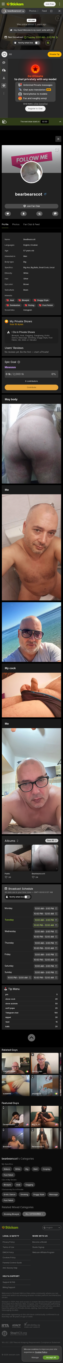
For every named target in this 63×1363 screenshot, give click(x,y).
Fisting (31, 305)
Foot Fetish (47, 305)
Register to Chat (35, 108)
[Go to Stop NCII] (19, 1333)
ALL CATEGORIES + (34, 1214)
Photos (33, 11)
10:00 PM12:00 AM (44, 914)
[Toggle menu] (3, 4)
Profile (5, 224)
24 (36, 877)
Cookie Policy (41, 1352)
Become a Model (39, 1242)
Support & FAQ (9, 1282)
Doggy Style (42, 300)
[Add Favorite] (4, 54)
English (49, 1228)
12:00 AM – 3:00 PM (41, 37)
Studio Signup (38, 1247)
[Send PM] (55, 213)
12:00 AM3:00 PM (44, 908)
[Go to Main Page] (19, 4)
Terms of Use (8, 1247)
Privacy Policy (9, 1242)
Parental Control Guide (12, 1263)
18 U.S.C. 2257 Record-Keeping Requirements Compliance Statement (31, 1342)
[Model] (58, 139)
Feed (44, 11)
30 (9, 877)
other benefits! (40, 104)
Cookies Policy (9, 1258)
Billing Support (9, 1287)
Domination (15, 305)
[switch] (27, 897)
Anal (12, 300)
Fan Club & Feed (31, 224)
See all (50, 840)
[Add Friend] (39, 213)
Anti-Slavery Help (10, 1268)
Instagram (27, 310)
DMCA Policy (8, 1252)
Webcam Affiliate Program (43, 1252)
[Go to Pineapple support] (5, 1333)
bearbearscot (10, 1158)
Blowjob (25, 300)
